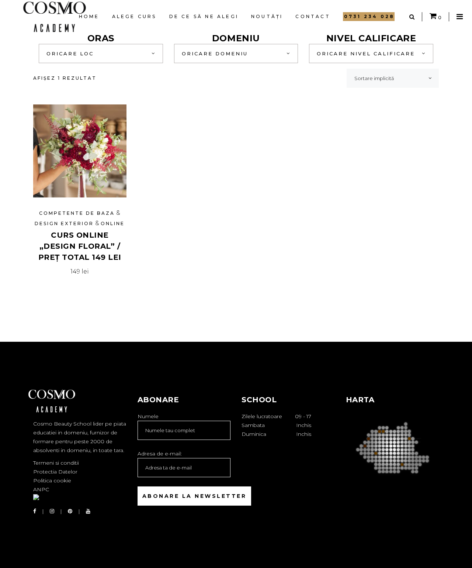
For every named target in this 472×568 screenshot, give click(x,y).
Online (113, 223)
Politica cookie (52, 480)
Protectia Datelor (55, 471)
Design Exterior (64, 223)
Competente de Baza (77, 213)
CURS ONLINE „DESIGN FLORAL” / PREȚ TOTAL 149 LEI (79, 246)
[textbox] (101, 53)
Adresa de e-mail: (160, 453)
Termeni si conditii (56, 462)
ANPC (41, 489)
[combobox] (101, 53)
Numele (148, 416)
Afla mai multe (80, 271)
